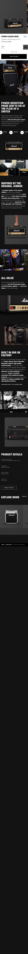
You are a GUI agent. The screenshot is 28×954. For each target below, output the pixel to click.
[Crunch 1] (11, 132)
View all (24, 496)
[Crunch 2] (22, 132)
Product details (7, 41)
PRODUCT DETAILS (9, 487)
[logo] (6, 6)
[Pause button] (2, 268)
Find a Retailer (14, 56)
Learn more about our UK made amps (11, 384)
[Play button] (14, 167)
